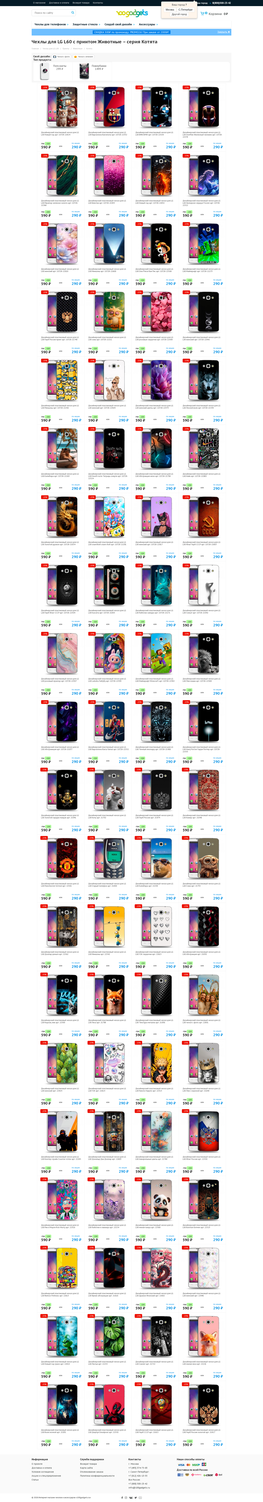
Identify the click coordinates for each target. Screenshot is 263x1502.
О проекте (37, 1464)
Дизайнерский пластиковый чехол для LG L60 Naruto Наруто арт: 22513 (154, 1089)
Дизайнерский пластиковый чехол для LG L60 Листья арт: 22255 (107, 1363)
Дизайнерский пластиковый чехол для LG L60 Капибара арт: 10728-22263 (60, 475)
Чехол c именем (85, 56)
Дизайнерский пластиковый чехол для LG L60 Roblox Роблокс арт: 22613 (60, 1294)
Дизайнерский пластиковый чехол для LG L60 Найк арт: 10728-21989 (201, 475)
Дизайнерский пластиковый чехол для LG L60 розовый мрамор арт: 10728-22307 (60, 680)
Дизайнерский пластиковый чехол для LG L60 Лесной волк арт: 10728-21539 (201, 406)
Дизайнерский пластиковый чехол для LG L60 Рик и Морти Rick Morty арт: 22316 (60, 1226)
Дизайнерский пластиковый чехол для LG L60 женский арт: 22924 (60, 1089)
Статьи (35, 1479)
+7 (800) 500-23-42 (137, 1483)
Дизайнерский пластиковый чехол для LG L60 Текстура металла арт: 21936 (154, 1021)
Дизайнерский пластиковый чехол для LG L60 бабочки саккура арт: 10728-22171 (154, 611)
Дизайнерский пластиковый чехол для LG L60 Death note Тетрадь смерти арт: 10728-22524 (108, 476)
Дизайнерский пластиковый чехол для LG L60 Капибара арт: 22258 (154, 884)
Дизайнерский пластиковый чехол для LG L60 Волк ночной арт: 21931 (60, 1431)
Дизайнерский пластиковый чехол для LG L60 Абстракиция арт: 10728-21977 (60, 748)
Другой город (179, 14)
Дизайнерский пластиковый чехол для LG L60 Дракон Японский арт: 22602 (154, 1294)
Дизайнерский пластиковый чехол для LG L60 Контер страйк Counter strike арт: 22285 (61, 1158)
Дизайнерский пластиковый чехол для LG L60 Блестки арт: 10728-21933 (107, 202)
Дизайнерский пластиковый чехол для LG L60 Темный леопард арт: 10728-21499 (154, 748)
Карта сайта (86, 1467)
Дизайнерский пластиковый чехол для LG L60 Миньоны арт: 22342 (107, 953)
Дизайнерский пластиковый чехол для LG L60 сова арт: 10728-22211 (107, 338)
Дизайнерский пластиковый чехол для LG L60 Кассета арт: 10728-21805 (107, 611)
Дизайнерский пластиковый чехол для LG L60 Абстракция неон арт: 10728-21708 (154, 475)
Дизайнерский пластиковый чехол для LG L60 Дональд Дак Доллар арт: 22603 (107, 1158)
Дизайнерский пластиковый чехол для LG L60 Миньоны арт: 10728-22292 (60, 406)
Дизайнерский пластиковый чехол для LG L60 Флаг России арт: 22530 (201, 1158)
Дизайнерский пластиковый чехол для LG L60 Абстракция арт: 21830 (201, 953)
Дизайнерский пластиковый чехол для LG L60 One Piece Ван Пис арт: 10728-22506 (154, 270)
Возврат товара (81, 2)
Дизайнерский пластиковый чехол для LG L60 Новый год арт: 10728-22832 (154, 202)
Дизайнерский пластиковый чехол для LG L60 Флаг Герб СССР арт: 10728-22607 (201, 543)
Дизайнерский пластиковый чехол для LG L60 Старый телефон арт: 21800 (107, 884)
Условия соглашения (43, 1471)
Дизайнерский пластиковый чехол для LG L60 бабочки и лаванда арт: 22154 (107, 1226)
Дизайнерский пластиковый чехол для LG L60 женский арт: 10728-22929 (107, 406)
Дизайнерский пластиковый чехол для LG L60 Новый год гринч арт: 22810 (60, 1363)
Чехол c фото (63, 56)
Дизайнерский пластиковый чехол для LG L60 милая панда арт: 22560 (154, 1226)
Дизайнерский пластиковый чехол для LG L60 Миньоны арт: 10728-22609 (107, 270)
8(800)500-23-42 (221, 2)
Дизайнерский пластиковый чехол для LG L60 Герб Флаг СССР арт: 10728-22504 (60, 611)
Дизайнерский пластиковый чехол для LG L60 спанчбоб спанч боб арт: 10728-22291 (107, 543)
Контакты (98, 2)
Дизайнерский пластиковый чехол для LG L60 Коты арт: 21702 (107, 816)
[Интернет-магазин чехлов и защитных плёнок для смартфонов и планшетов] (132, 16)
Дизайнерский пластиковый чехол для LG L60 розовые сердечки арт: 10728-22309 (154, 338)
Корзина (214, 14)
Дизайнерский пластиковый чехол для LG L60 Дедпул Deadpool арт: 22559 (107, 1431)
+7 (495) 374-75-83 (137, 1467)
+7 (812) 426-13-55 (137, 1475)
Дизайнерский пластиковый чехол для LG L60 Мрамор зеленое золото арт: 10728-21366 (60, 203)
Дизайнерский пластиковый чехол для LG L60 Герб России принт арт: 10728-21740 (60, 338)
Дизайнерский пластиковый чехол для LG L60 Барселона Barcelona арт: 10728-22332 (107, 133)
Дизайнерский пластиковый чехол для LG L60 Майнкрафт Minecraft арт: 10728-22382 (155, 680)
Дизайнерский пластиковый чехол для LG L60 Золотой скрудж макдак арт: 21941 (60, 816)
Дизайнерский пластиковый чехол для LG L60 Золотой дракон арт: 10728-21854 (60, 543)
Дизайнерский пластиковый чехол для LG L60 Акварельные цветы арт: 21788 (154, 1158)
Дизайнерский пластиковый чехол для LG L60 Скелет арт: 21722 (154, 1363)
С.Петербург (186, 9)
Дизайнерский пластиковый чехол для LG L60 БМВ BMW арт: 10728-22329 (154, 133)
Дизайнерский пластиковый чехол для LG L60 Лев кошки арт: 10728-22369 (201, 680)
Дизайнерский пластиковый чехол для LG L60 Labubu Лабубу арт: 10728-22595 (107, 680)
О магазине (39, 2)
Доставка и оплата (59, 2)
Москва (170, 9)
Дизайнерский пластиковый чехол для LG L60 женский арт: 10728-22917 (154, 543)
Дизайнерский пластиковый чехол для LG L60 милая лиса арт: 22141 (201, 1363)
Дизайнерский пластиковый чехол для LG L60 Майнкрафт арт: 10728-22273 (201, 270)
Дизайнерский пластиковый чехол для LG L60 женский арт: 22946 (201, 1294)
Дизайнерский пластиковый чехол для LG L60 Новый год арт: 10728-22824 (60, 133)
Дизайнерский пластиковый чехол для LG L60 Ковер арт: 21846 (201, 816)
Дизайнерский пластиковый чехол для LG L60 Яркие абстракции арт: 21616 (107, 1294)
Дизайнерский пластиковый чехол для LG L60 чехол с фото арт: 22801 (201, 1021)
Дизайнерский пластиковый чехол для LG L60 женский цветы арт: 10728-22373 (154, 406)
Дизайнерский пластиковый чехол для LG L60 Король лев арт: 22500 (60, 1021)
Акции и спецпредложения (46, 1475)
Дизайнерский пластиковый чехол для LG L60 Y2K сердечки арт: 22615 (154, 953)
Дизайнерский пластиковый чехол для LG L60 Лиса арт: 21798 (107, 1021)
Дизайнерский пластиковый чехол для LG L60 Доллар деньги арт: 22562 (60, 953)
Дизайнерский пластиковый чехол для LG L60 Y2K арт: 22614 (107, 1089)
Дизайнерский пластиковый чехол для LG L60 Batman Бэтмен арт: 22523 (201, 1226)
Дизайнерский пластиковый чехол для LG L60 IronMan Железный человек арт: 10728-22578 (202, 134)
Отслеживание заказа (91, 1471)
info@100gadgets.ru (139, 1487)
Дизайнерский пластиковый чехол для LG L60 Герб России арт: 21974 (154, 816)
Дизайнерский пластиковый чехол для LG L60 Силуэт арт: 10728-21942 (201, 611)
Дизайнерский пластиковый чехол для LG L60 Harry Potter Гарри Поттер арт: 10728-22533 (201, 749)
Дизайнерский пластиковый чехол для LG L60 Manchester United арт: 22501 (60, 884)
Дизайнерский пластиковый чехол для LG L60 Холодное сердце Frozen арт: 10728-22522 (201, 203)
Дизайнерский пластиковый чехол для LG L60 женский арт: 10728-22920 (60, 270)
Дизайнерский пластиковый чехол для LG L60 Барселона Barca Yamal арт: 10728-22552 (108, 748)
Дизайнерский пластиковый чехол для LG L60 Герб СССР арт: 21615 (154, 1431)
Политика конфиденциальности (97, 1475)
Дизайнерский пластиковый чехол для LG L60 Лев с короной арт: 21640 (201, 1089)
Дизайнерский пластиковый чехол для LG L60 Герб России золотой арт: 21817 (201, 1431)
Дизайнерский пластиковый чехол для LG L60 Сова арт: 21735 (201, 884)
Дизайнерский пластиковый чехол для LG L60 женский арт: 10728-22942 (201, 338)
